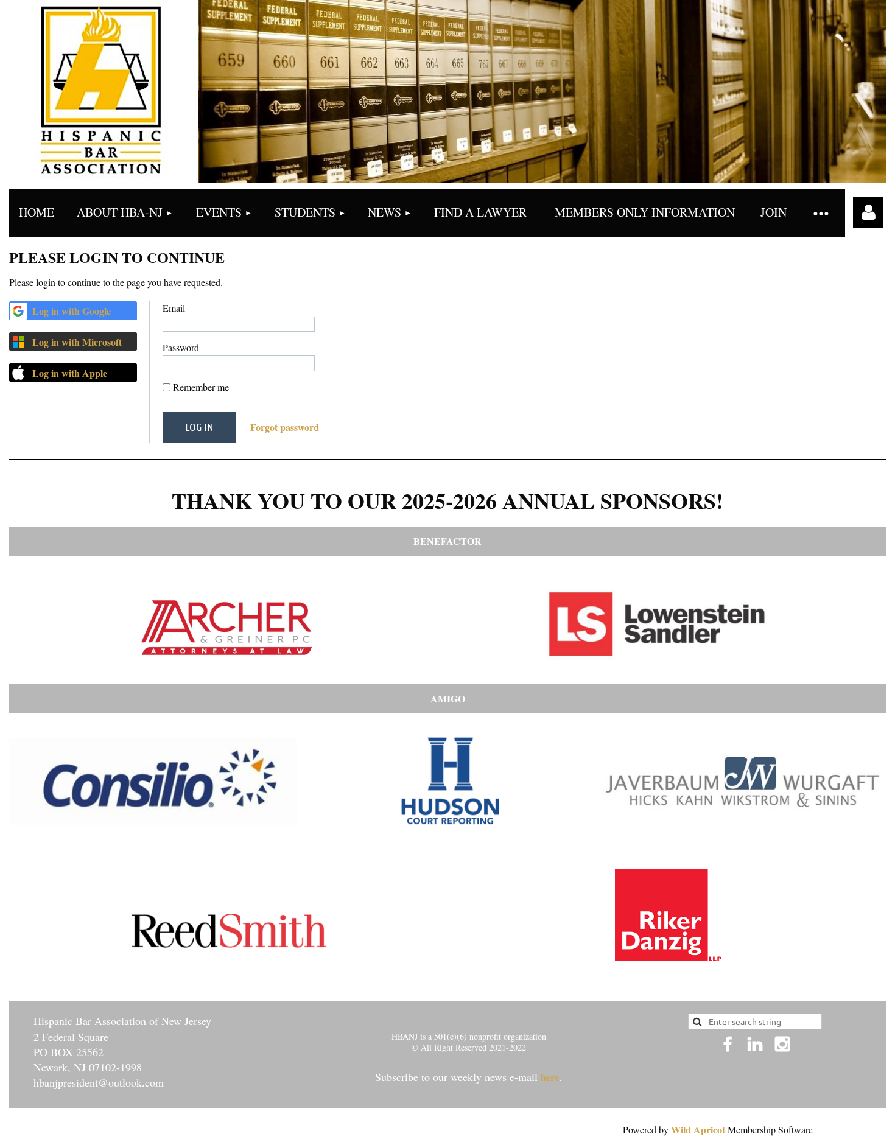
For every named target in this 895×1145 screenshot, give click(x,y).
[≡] (820, 213)
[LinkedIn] (754, 1043)
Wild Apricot (698, 1129)
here (550, 1077)
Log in (868, 212)
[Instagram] (782, 1043)
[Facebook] (727, 1043)
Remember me (201, 386)
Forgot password (284, 427)
